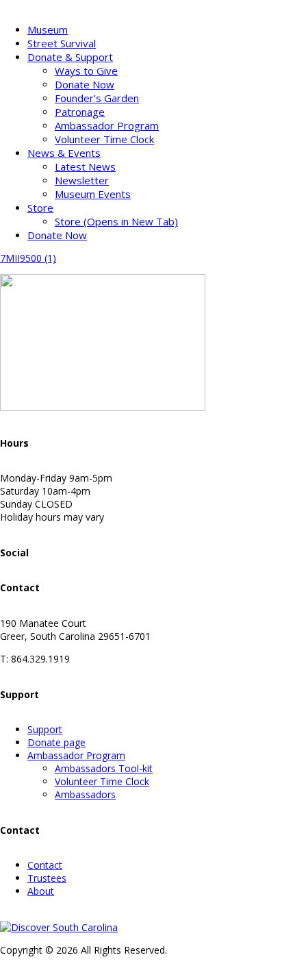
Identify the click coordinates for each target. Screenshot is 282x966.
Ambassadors (85, 794)
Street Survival (61, 43)
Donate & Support (70, 57)
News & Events (64, 153)
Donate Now (84, 84)
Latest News (85, 166)
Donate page (56, 742)
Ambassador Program (107, 125)
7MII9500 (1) (28, 257)
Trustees (46, 877)
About (40, 890)
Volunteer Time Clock (104, 139)
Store (40, 207)
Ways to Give (86, 70)
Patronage (80, 112)
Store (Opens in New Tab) (116, 221)
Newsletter (82, 180)
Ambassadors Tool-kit (104, 768)
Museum (47, 29)
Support (44, 729)
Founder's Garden (97, 98)
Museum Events (93, 194)
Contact (44, 864)
